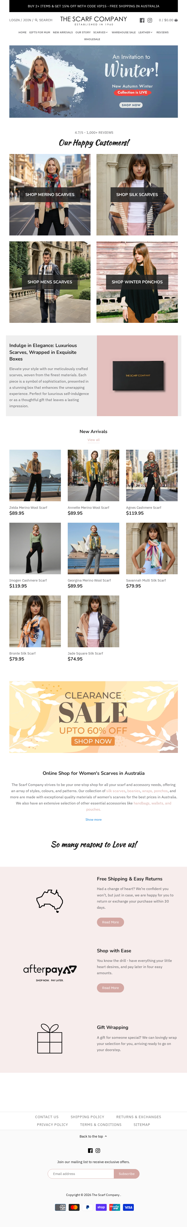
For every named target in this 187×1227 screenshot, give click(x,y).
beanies (133, 790)
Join (27, 20)
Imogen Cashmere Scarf (28, 580)
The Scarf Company (106, 1195)
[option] (93, 81)
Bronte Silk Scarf (22, 653)
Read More (110, 922)
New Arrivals (93, 431)
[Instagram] (150, 20)
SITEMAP (142, 1124)
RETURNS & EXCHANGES (138, 1117)
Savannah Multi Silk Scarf (146, 580)
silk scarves (115, 790)
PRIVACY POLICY (52, 1124)
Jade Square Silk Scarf (85, 653)
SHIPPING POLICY (87, 1117)
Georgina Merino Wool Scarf (89, 580)
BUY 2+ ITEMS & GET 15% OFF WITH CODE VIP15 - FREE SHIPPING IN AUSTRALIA (93, 6)
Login (14, 20)
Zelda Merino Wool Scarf (28, 507)
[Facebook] (142, 20)
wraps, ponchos (155, 790)
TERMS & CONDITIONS (101, 1124)
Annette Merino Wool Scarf (88, 507)
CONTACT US (47, 1117)
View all (94, 440)
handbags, (142, 803)
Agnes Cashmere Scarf (143, 507)
